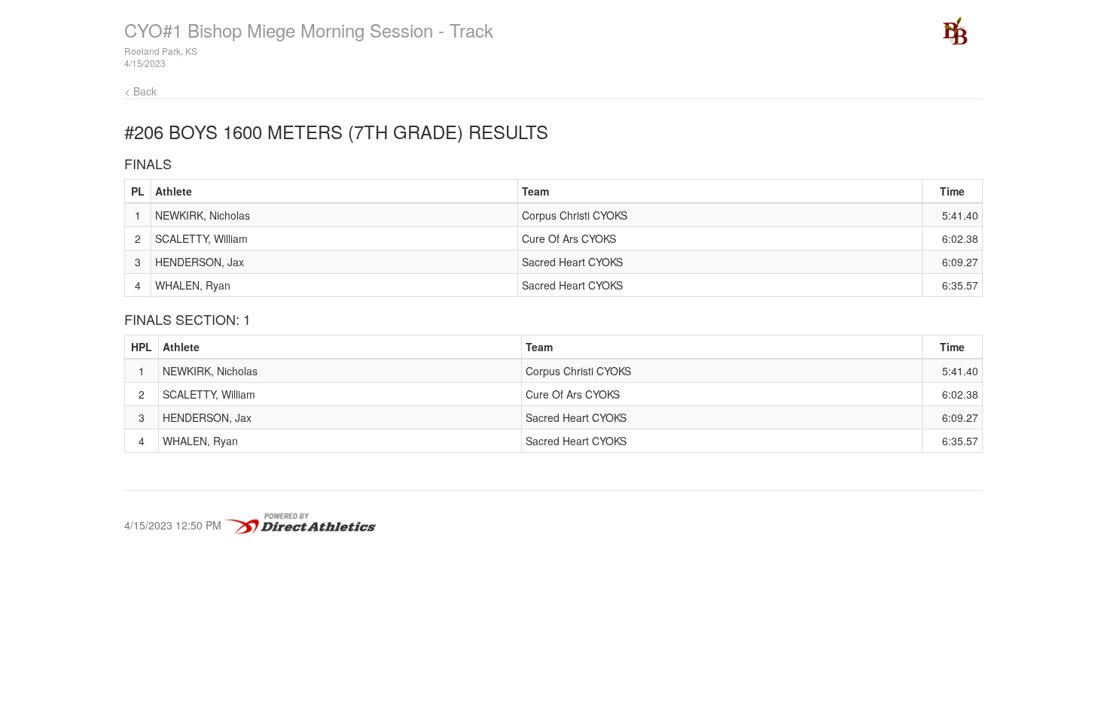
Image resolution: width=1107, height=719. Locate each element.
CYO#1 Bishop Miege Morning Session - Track (308, 30)
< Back (140, 91)
